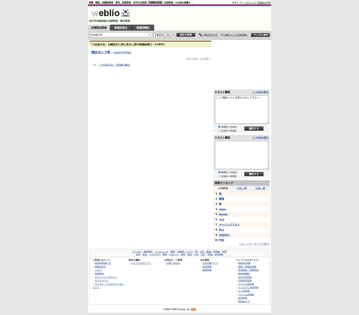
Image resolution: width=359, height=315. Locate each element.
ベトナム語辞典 (246, 294)
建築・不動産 (213, 251)
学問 (224, 251)
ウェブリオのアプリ (141, 263)
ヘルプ (98, 270)
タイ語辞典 (243, 291)
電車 (173, 251)
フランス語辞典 (246, 284)
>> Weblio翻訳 (261, 92)
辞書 (91, 2)
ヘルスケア (154, 254)
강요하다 (224, 234)
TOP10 (223, 188)
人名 (196, 254)
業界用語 (148, 251)
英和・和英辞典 (123, 2)
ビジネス (136, 251)
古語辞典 (168, 2)
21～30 (260, 188)
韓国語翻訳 (143, 27)
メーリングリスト (229, 224)
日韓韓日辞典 (155, 2)
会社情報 (206, 266)
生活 (144, 254)
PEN (221, 239)
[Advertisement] (203, 15)
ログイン (250, 2)
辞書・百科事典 (215, 254)
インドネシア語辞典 (248, 287)
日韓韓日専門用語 (122, 52)
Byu (221, 229)
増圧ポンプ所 (100, 52)
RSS (193, 309)
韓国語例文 (121, 27)
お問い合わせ (173, 263)
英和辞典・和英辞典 (248, 270)
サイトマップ (101, 280)
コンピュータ (161, 251)
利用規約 (99, 273)
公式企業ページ (210, 263)
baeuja (223, 214)
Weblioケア (244, 301)
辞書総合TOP (264, 2)
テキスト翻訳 (222, 91)
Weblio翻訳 (244, 273)
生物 (183, 254)
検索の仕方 (100, 266)
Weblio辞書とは (103, 263)
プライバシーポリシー (106, 277)
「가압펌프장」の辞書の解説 (114, 64)
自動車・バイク (185, 251)
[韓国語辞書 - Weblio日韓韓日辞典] (111, 17)
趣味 (165, 254)
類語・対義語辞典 (104, 2)
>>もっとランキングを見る (254, 244)
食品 (189, 254)
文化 (138, 254)
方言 (203, 254)
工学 (202, 251)
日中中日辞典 (140, 2)
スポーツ (173, 254)
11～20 (242, 188)
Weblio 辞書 (244, 263)
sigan (222, 209)
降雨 (221, 198)
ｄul (221, 219)
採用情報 (206, 270)
